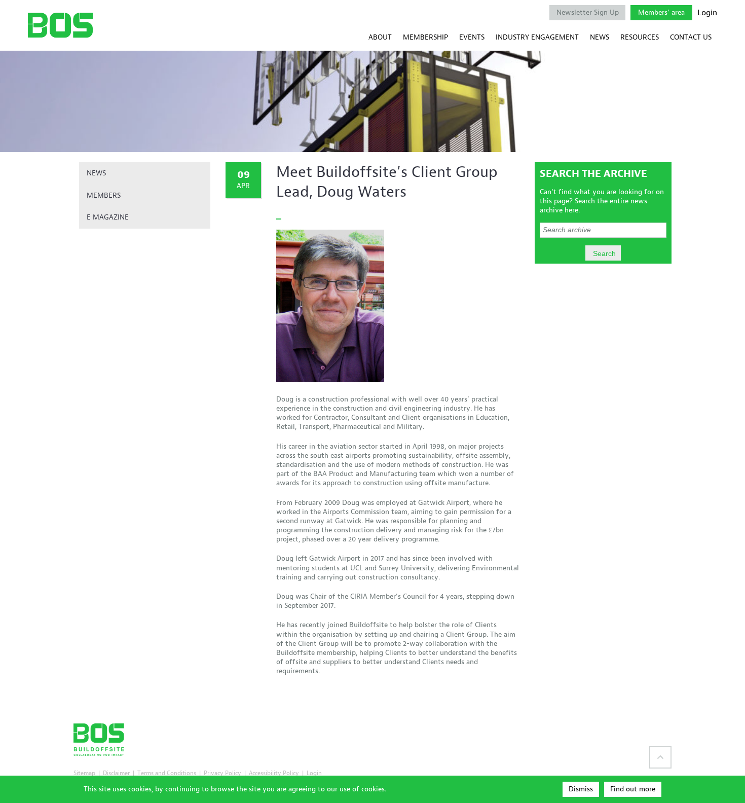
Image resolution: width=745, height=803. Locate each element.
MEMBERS (104, 195)
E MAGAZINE (108, 217)
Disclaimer (116, 773)
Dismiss (581, 789)
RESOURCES (639, 37)
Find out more (632, 789)
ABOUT (380, 37)
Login (707, 13)
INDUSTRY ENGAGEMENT (537, 37)
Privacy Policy (222, 773)
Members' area (661, 12)
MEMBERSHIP (425, 37)
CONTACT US (691, 37)
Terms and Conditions (166, 773)
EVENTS (472, 37)
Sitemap (84, 773)
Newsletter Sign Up (587, 12)
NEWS (599, 37)
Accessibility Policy (274, 773)
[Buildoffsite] (60, 25)
